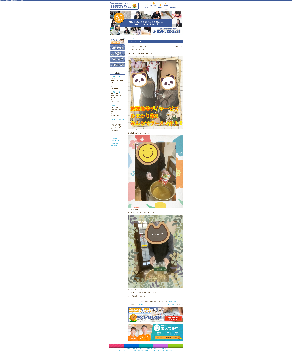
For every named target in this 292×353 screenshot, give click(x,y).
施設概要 (115, 138)
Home (128, 348)
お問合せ (163, 348)
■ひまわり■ (114, 105)
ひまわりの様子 (131, 350)
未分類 (170, 301)
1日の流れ (135, 348)
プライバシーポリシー (157, 350)
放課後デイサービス (144, 350)
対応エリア (122, 350)
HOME (130, 38)
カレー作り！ (172, 304)
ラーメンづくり (137, 38)
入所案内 (142, 348)
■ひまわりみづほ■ (116, 92)
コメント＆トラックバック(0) (177, 301)
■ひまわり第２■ (115, 76)
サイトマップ (116, 140)
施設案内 (149, 348)
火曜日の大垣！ (141, 304)
